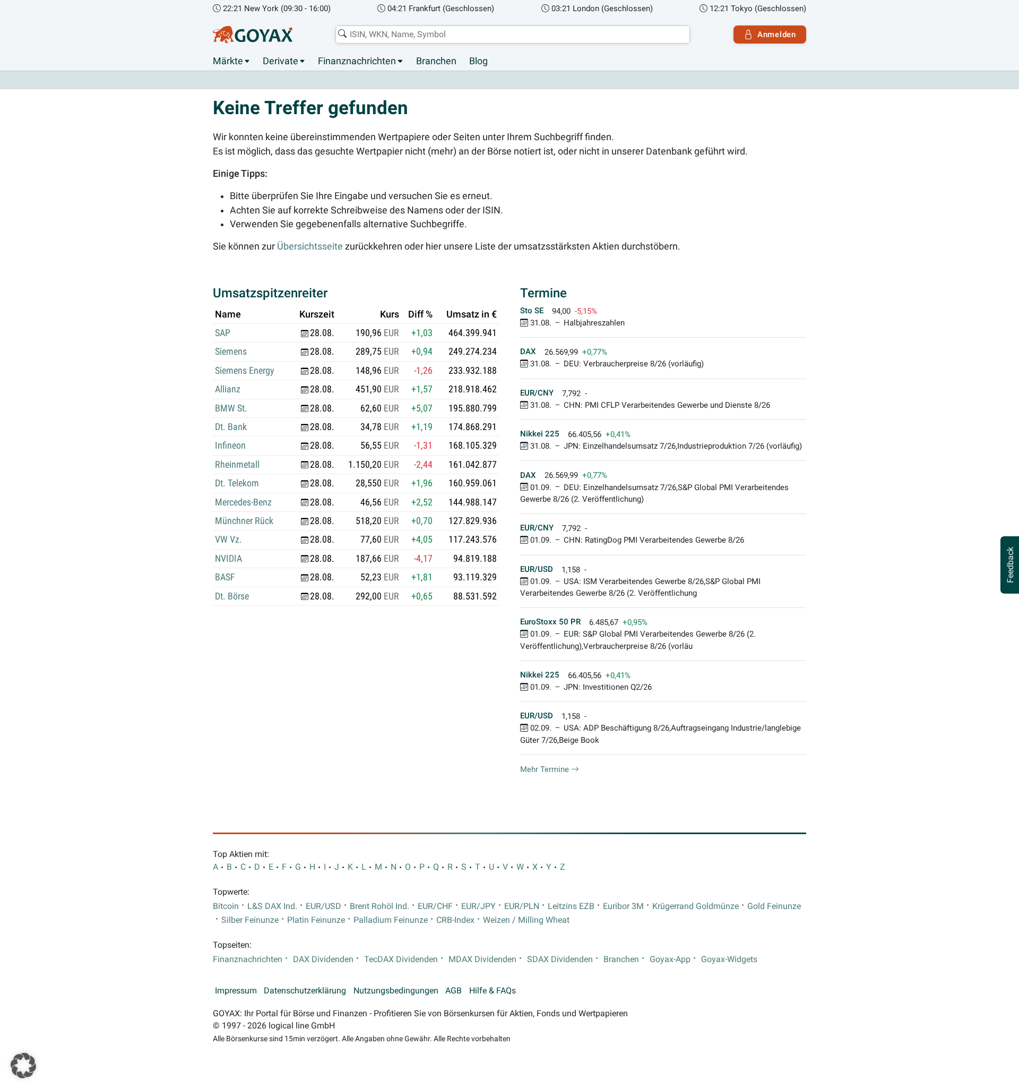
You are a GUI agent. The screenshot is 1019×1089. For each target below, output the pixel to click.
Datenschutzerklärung (305, 991)
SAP (222, 333)
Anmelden (776, 34)
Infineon (230, 445)
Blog (478, 61)
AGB (453, 991)
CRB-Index (455, 920)
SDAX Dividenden (560, 959)
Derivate (280, 61)
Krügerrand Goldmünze (695, 906)
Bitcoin (226, 906)
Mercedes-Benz (243, 502)
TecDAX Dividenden (401, 959)
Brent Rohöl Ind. (379, 906)
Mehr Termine (545, 769)
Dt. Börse (232, 596)
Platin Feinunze (316, 920)
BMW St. (231, 408)
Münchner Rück (244, 521)
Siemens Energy (244, 370)
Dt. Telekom (237, 483)
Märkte (228, 61)
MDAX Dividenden (482, 959)
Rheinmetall (237, 464)
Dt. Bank (231, 427)
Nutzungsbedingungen (395, 991)
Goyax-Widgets (729, 959)
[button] (23, 1065)
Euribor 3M (623, 906)
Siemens (231, 351)
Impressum (236, 991)
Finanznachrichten (357, 61)
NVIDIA (228, 558)
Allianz (227, 389)
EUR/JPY (478, 906)
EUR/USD (323, 906)
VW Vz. (228, 539)
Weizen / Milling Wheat (526, 920)
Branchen (436, 61)
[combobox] (512, 34)
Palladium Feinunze (390, 920)
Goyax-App (670, 959)
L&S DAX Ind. (272, 906)
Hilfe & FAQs (492, 991)
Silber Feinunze (250, 920)
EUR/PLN (521, 906)
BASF (225, 577)
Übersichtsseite (310, 246)
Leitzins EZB (571, 906)
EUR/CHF (435, 906)
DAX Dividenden (323, 959)
